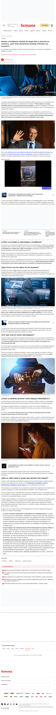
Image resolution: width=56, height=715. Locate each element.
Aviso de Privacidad (6, 708)
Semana (3, 36)
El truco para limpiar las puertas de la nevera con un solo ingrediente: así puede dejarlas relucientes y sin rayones (32, 233)
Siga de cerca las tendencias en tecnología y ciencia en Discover (19, 54)
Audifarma (4, 560)
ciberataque (18, 560)
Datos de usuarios (27, 560)
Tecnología (9, 36)
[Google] (2, 704)
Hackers (11, 560)
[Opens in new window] (5, 704)
